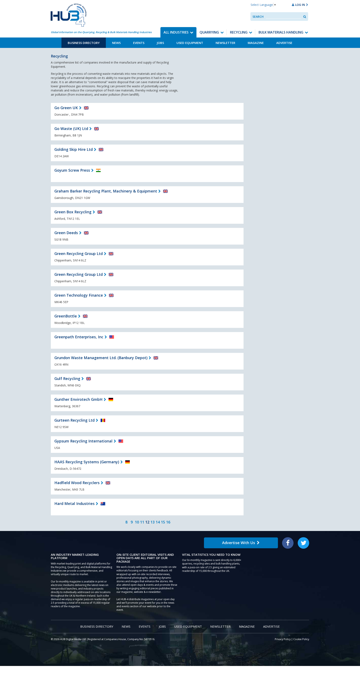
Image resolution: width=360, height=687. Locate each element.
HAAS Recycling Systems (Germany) (86, 461)
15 (163, 522)
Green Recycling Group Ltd (78, 253)
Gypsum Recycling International (83, 440)
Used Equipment (189, 43)
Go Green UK (66, 107)
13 (152, 522)
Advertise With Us (238, 542)
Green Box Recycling (72, 211)
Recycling (239, 32)
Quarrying (209, 32)
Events (138, 43)
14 (158, 522)
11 (142, 522)
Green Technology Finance (78, 295)
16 (168, 522)
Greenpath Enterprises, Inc (78, 336)
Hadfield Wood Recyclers (77, 482)
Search (258, 17)
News (116, 43)
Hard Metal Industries (74, 503)
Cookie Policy (301, 639)
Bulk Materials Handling (281, 32)
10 (137, 522)
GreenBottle (65, 316)
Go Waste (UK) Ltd (71, 128)
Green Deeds (66, 232)
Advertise (284, 43)
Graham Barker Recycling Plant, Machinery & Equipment (105, 191)
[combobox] (283, 16)
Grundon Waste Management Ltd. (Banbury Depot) (101, 357)
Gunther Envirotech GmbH (78, 399)
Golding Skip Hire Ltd (73, 149)
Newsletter (225, 43)
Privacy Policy (283, 639)
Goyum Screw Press (72, 170)
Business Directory (84, 43)
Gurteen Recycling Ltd (74, 420)
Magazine (256, 43)
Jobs (160, 43)
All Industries (176, 32)
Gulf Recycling (67, 378)
